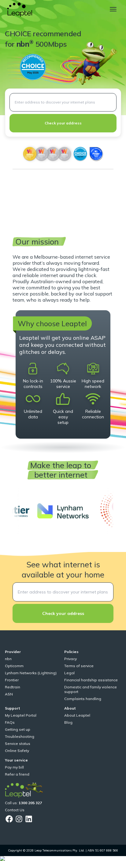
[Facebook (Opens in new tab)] (9, 819)
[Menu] (113, 9)
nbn (8, 658)
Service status (17, 743)
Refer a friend (17, 774)
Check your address (63, 123)
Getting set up (17, 729)
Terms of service (79, 665)
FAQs (10, 722)
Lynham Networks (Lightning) (31, 673)
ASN (9, 694)
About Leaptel (77, 715)
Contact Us (14, 810)
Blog (68, 722)
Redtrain (12, 687)
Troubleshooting (19, 736)
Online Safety (17, 750)
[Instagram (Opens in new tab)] (19, 819)
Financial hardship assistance (91, 680)
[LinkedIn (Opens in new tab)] (28, 819)
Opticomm (14, 665)
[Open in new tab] (63, 511)
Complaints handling (82, 698)
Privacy (70, 658)
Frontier (12, 680)
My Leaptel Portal (20, 715)
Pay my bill (14, 767)
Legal (69, 673)
